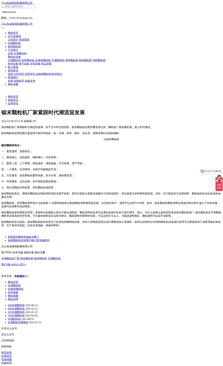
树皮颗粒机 (26, 258)
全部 (10, 53)
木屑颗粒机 (54, 258)
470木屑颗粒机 (16, 312)
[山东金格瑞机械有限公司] (111, 3)
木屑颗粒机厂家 (10, 258)
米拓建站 (19, 276)
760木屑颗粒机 (16, 315)
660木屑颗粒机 (16, 305)
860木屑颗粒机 (16, 308)
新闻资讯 (13, 100)
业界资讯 (13, 103)
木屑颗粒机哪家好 (18, 322)
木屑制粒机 (14, 319)
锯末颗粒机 (40, 258)
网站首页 (13, 32)
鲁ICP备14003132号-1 (13, 264)
